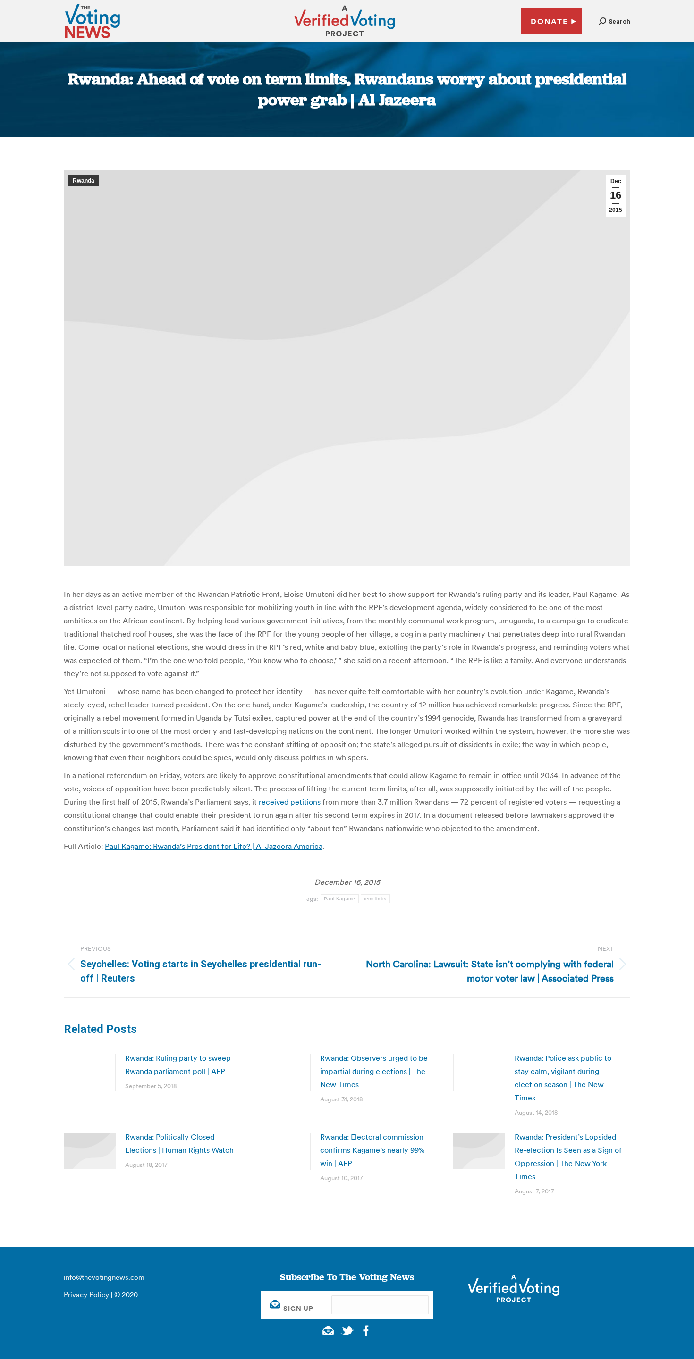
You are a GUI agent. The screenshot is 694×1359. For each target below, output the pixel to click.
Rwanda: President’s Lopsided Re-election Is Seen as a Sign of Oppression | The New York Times (568, 1156)
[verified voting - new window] (345, 37)
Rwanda (83, 180)
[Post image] (90, 1072)
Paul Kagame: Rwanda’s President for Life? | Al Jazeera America (213, 846)
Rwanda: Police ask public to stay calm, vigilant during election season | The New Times (563, 1077)
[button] (614, 21)
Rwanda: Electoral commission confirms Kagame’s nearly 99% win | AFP (372, 1150)
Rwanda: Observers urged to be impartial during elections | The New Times (374, 1071)
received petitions (290, 801)
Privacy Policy (86, 1294)
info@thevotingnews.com (104, 1277)
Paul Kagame (339, 898)
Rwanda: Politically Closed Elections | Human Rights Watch (179, 1143)
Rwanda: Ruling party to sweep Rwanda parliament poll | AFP (178, 1064)
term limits (375, 898)
